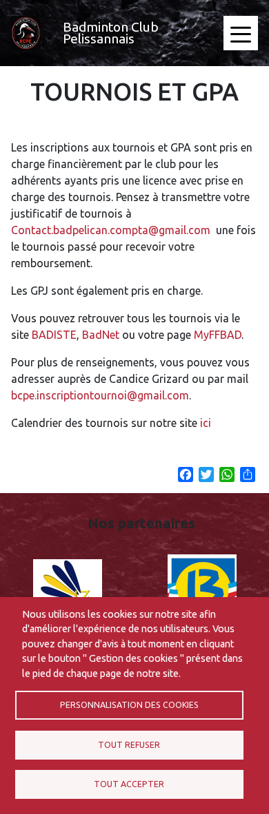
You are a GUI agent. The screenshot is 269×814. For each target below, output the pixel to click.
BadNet (100, 334)
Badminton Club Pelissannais (111, 32)
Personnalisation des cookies (129, 704)
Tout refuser (129, 744)
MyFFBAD (217, 334)
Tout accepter (129, 784)
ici (205, 423)
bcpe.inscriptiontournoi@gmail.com (100, 395)
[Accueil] (26, 33)
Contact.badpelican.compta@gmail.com (110, 230)
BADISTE (54, 334)
